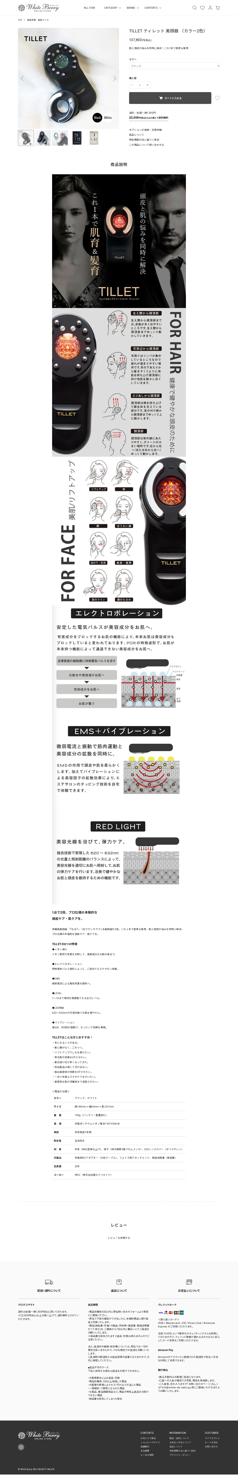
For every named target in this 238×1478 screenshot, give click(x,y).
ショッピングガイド (150, 1442)
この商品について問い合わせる (146, 144)
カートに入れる (173, 98)
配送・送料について (179, 1438)
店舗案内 (145, 1446)
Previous (23, 78)
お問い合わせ (211, 1446)
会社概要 (145, 1451)
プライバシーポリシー (180, 1455)
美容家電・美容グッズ (38, 20)
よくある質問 (147, 1455)
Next (113, 78)
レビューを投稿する (119, 1238)
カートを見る (211, 1442)
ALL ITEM (89, 7)
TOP (20, 20)
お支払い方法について (180, 1442)
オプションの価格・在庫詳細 (145, 129)
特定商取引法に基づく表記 (144, 139)
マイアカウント (212, 1438)
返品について (136, 134)
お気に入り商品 (148, 1438)
